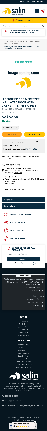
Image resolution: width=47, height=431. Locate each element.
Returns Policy (23, 345)
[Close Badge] (35, 422)
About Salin (23, 332)
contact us (24, 2)
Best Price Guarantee (23, 367)
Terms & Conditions (24, 264)
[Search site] (43, 26)
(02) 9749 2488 (31, 149)
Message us (36, 290)
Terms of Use (23, 359)
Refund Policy (23, 350)
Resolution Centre (23, 327)
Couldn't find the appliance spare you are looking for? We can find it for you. (25, 31)
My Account (23, 321)
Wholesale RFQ (23, 335)
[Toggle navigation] (37, 11)
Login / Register (37, 2)
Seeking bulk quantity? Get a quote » (13, 189)
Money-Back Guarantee (23, 364)
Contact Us (23, 330)
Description (8, 200)
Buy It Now (12, 134)
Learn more (18, 173)
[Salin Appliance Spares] (14, 16)
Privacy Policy (35, 264)
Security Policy (23, 356)
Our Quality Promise (23, 362)
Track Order (23, 324)
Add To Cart (34, 134)
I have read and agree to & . (24, 264)
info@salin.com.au (13, 401)
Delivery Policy (23, 347)
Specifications (9, 206)
